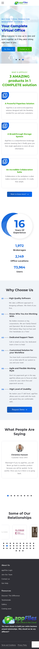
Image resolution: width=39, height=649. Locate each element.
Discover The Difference (11, 596)
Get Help (5, 583)
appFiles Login (7, 570)
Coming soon (6, 609)
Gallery (4, 604)
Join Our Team (7, 574)
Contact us (6, 579)
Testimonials (6, 600)
